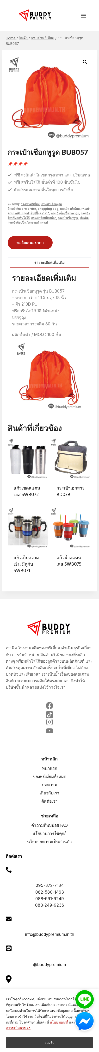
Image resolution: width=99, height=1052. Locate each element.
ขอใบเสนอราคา (30, 242)
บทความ (49, 784)
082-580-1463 (49, 892)
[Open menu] (85, 15)
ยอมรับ (49, 1042)
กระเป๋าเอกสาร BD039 (70, 491)
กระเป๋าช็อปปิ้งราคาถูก (65, 213)
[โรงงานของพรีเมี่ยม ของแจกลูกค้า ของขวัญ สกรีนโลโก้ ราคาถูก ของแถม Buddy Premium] (35, 15)
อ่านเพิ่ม (62, 580)
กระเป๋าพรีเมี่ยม (30, 204)
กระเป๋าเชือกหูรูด (51, 204)
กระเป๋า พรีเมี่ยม (70, 208)
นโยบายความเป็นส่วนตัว (49, 841)
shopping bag (48, 208)
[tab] (49, 263)
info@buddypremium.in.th (49, 934)
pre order (29, 208)
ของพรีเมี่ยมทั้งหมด (49, 776)
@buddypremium (49, 964)
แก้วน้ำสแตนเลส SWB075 (68, 561)
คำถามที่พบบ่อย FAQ (49, 825)
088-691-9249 (49, 898)
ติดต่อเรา (49, 801)
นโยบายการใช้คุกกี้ (49, 833)
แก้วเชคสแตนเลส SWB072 (27, 491)
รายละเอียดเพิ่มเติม (49, 262)
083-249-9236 (49, 905)
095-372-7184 (50, 885)
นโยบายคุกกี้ (59, 1022)
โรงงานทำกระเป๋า (38, 222)
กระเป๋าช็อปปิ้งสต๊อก (43, 218)
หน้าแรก (49, 768)
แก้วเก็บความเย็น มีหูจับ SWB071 (26, 564)
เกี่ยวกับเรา (49, 793)
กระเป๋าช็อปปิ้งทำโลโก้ (35, 213)
